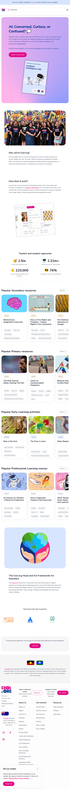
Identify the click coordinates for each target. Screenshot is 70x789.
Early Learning (58, 707)
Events (21, 729)
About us (22, 707)
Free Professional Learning (25, 758)
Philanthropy (40, 718)
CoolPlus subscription (32, 188)
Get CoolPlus (23, 747)
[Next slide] (65, 60)
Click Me (35, 646)
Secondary (57, 714)
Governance (23, 725)
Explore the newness (18, 44)
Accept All (8, 784)
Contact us (36, 693)
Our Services (40, 714)
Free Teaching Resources (23, 752)
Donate (64, 693)
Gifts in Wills (40, 725)
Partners (22, 718)
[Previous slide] (5, 60)
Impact (21, 711)
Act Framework (24, 743)
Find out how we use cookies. (18, 778)
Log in (32, 2)
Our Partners (40, 707)
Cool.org (14, 583)
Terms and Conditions (26, 736)
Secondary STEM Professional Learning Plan (26, 764)
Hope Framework (24, 740)
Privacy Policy (23, 732)
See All (62, 291)
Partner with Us (41, 711)
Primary (56, 711)
